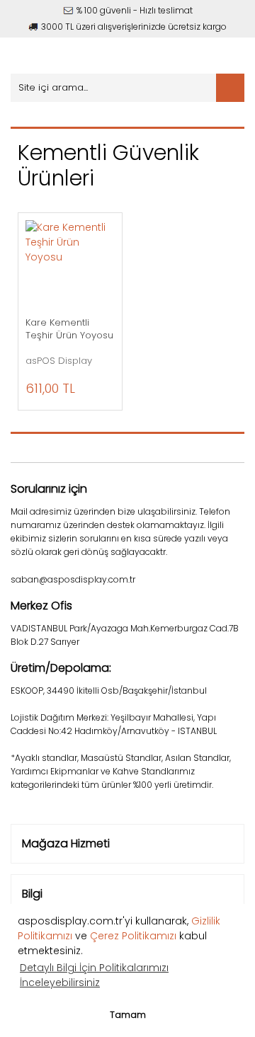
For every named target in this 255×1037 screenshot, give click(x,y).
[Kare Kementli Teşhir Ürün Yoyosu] (70, 264)
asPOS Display (59, 361)
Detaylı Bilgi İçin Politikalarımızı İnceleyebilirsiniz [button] (94, 975)
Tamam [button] (128, 1015)
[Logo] (83, 55)
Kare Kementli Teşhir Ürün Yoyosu (69, 329)
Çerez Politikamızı (133, 936)
